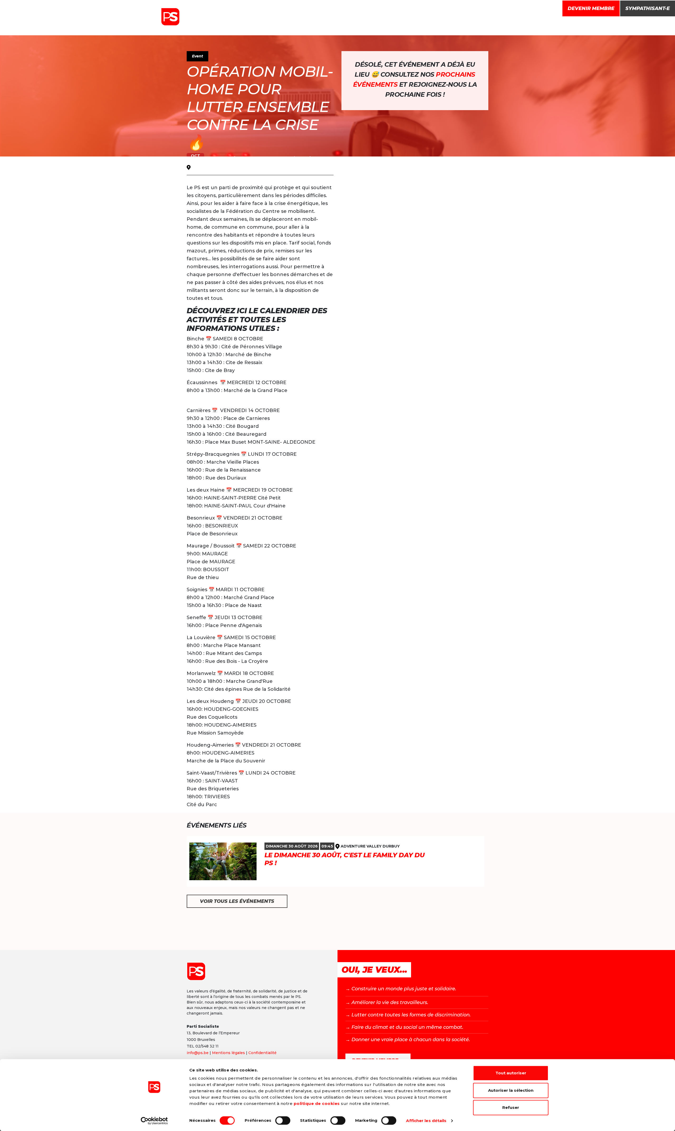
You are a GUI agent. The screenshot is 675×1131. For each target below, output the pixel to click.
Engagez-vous (488, 25)
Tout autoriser (510, 1072)
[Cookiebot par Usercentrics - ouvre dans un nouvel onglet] (154, 1121)
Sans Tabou (362, 25)
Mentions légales (228, 1052)
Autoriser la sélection (510, 1090)
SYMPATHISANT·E (647, 8)
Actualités (415, 25)
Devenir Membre (591, 8)
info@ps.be (198, 1052)
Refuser (510, 1107)
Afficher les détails (426, 1120)
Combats (447, 25)
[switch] (282, 1120)
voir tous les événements (237, 901)
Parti (390, 25)
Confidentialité (262, 1052)
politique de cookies (317, 1103)
